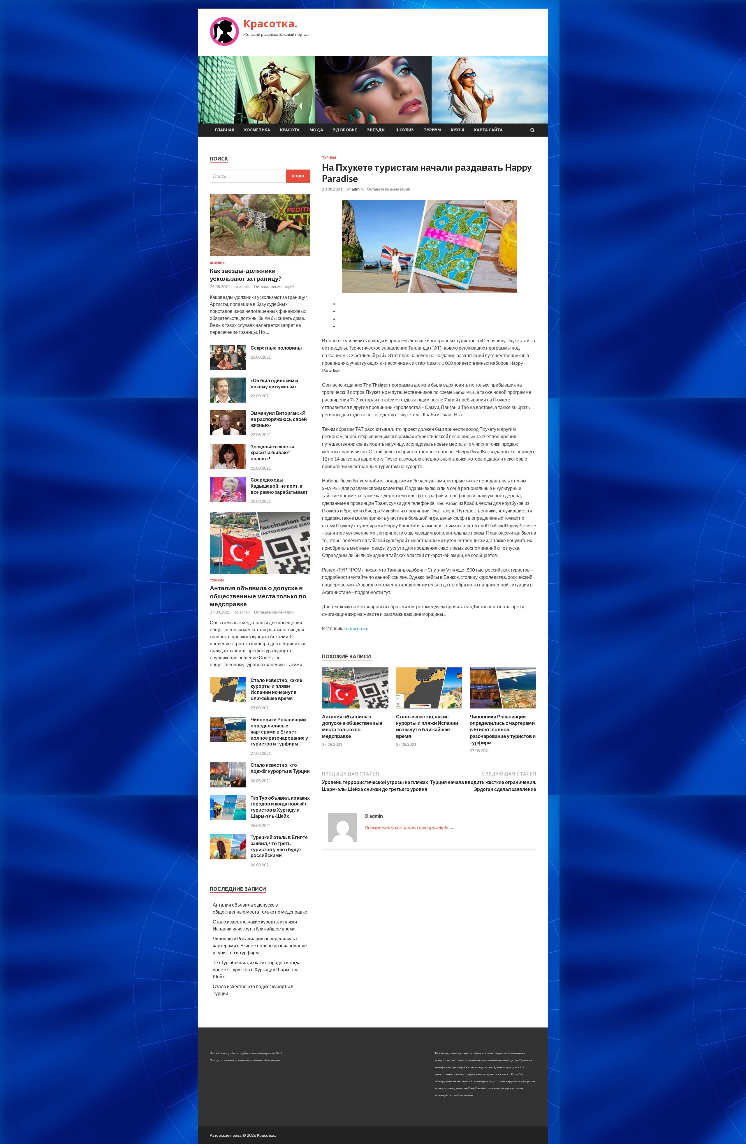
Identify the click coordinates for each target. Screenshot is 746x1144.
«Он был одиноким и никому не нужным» (274, 383)
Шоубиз (404, 130)
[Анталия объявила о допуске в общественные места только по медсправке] (355, 710)
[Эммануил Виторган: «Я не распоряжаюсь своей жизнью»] (228, 433)
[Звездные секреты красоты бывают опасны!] (228, 467)
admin (357, 189)
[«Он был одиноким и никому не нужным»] (228, 400)
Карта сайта (488, 130)
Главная (224, 130)
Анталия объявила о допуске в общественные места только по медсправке (352, 726)
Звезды (376, 130)
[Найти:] (260, 176)
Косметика (257, 130)
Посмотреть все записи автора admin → (409, 827)
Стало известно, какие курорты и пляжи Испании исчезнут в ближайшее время (427, 726)
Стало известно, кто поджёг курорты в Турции (280, 768)
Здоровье (345, 130)
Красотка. (270, 23)
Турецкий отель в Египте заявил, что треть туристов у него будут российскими (279, 846)
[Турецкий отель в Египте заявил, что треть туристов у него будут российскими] (228, 857)
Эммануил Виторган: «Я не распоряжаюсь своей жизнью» (279, 419)
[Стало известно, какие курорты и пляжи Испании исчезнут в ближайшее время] (429, 710)
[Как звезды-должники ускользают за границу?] (260, 257)
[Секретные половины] (228, 368)
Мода (316, 130)
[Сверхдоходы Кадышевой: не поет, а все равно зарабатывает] (228, 500)
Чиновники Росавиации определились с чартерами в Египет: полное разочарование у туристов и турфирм (503, 729)
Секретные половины (276, 347)
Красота (290, 130)
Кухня (457, 130)
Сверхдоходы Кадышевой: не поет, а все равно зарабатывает (279, 486)
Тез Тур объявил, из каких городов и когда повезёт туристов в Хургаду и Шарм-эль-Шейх (280, 807)
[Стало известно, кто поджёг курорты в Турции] (228, 785)
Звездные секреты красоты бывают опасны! (272, 452)
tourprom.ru (356, 628)
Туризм (432, 130)
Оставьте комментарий (388, 189)
